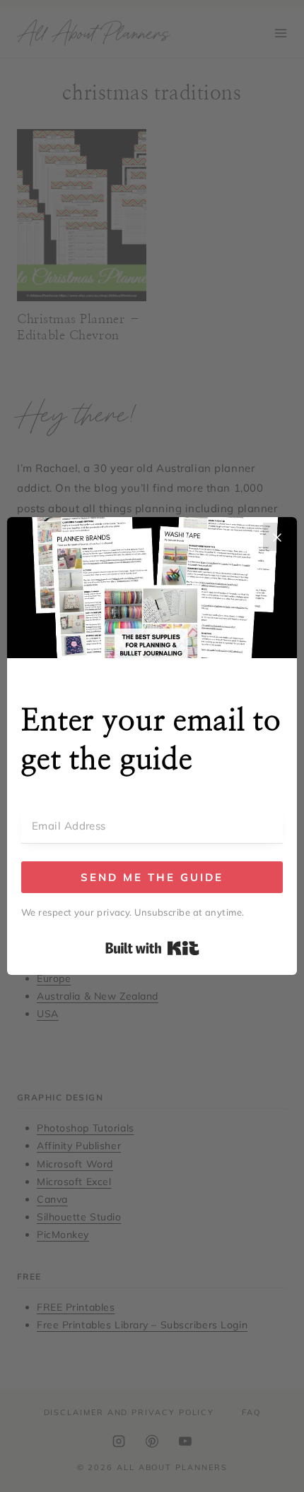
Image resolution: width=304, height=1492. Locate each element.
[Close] (277, 537)
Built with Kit (152, 948)
